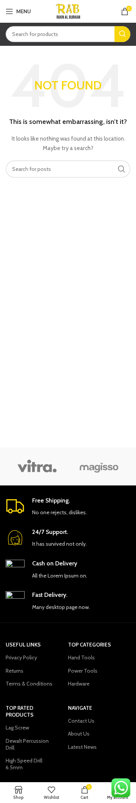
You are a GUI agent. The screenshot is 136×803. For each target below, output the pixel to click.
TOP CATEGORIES (89, 644)
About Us (79, 733)
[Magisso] (99, 466)
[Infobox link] (68, 507)
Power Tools (82, 670)
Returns (14, 670)
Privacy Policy (21, 657)
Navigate (80, 707)
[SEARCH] (122, 34)
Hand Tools (81, 657)
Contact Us (81, 720)
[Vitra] (37, 466)
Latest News (82, 747)
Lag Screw (17, 727)
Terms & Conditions (29, 683)
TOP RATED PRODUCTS (20, 711)
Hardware (79, 683)
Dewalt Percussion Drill (27, 744)
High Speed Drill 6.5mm (24, 764)
